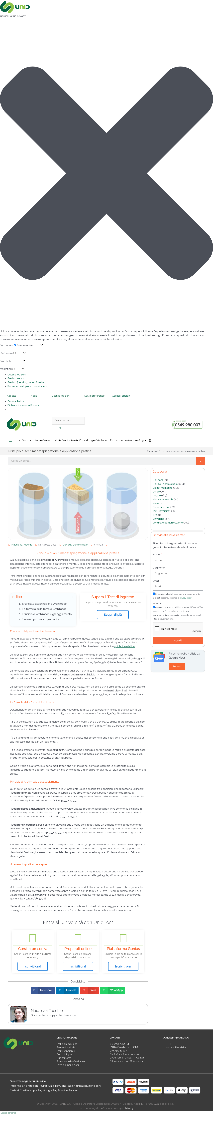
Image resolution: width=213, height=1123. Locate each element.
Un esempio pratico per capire (41, 619)
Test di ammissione (67, 1044)
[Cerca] (200, 461)
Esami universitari (66, 1051)
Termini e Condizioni (68, 1065)
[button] (106, 174)
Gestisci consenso (8, 1113)
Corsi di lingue (64, 1054)
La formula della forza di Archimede (44, 609)
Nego (34, 395)
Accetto (11, 395)
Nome (156, 554)
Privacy (129, 1108)
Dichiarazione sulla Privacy (23, 405)
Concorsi (158, 479)
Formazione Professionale (71, 1061)
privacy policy (186, 598)
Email (156, 580)
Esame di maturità (66, 1047)
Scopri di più (113, 614)
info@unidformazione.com (126, 1054)
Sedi (129, 1057)
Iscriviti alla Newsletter (175, 1047)
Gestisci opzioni (16, 374)
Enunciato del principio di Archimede (44, 603)
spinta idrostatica (124, 646)
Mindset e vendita (163, 499)
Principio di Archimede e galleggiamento (47, 614)
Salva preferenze (94, 395)
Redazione (138, 1061)
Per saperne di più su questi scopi (27, 386)
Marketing (157, 603)
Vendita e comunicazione (168, 522)
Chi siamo (117, 1057)
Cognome (159, 567)
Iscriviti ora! (32, 966)
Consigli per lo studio (75, 544)
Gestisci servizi (15, 378)
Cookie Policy (15, 401)
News (156, 503)
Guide (156, 491)
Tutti (155, 514)
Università (158, 518)
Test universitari (161, 510)
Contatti (140, 1057)
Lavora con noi (120, 1061)
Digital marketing (163, 487)
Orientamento (161, 507)
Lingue (157, 495)
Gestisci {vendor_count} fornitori (26, 382)
